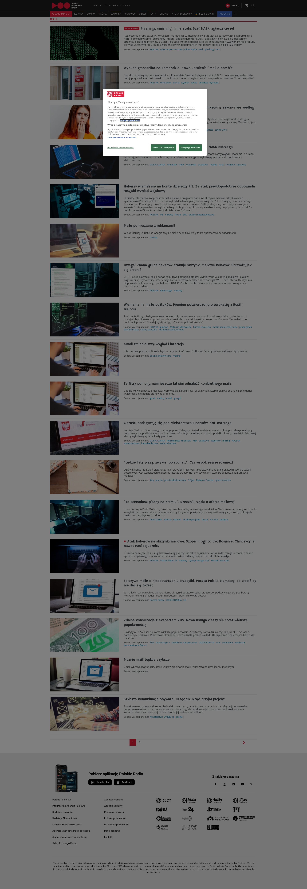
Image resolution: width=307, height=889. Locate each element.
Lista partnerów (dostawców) (121, 137)
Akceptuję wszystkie (190, 147)
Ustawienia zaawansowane (120, 147)
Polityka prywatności (130, 120)
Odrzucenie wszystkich (164, 147)
